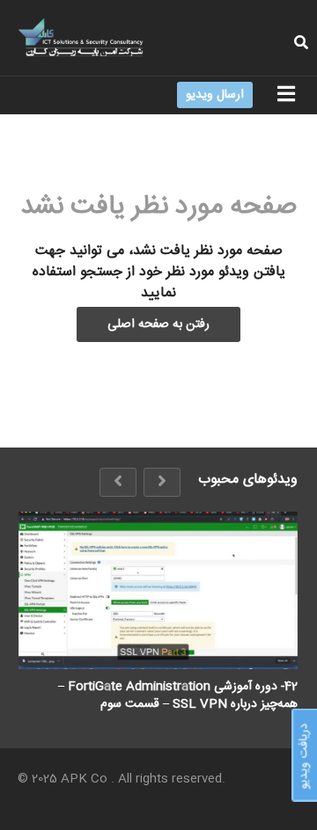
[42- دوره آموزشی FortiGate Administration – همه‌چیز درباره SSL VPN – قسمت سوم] (158, 590)
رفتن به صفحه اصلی (158, 324)
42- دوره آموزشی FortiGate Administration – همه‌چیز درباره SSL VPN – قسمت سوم (178, 695)
